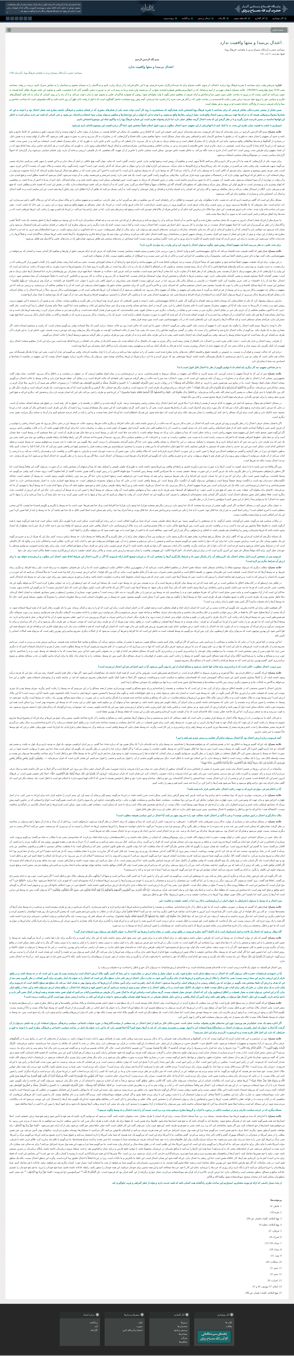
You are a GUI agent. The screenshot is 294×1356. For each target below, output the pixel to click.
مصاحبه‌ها (183, 1334)
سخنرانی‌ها (182, 1326)
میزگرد (184, 1338)
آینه (96, 1326)
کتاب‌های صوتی (240, 18)
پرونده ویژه (169, 18)
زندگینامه (186, 18)
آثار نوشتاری (277, 18)
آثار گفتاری (259, 18)
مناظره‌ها (183, 1342)
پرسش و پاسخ (180, 1330)
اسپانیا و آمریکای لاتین (132, 1330)
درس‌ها (184, 1322)
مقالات (229, 1326)
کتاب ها (228, 1322)
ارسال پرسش (204, 18)
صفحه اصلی (277, 30)
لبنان (140, 1322)
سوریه (139, 1326)
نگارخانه (222, 18)
